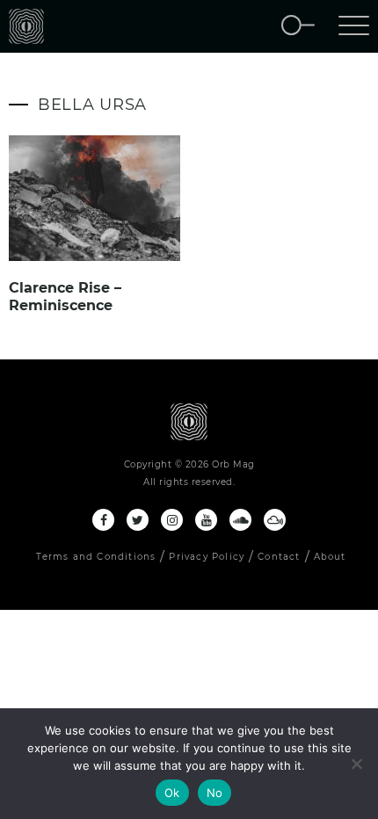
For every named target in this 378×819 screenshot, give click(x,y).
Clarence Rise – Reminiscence (65, 296)
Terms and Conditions (96, 556)
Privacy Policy (206, 556)
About (330, 556)
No (215, 793)
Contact (279, 556)
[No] (356, 763)
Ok (172, 793)
